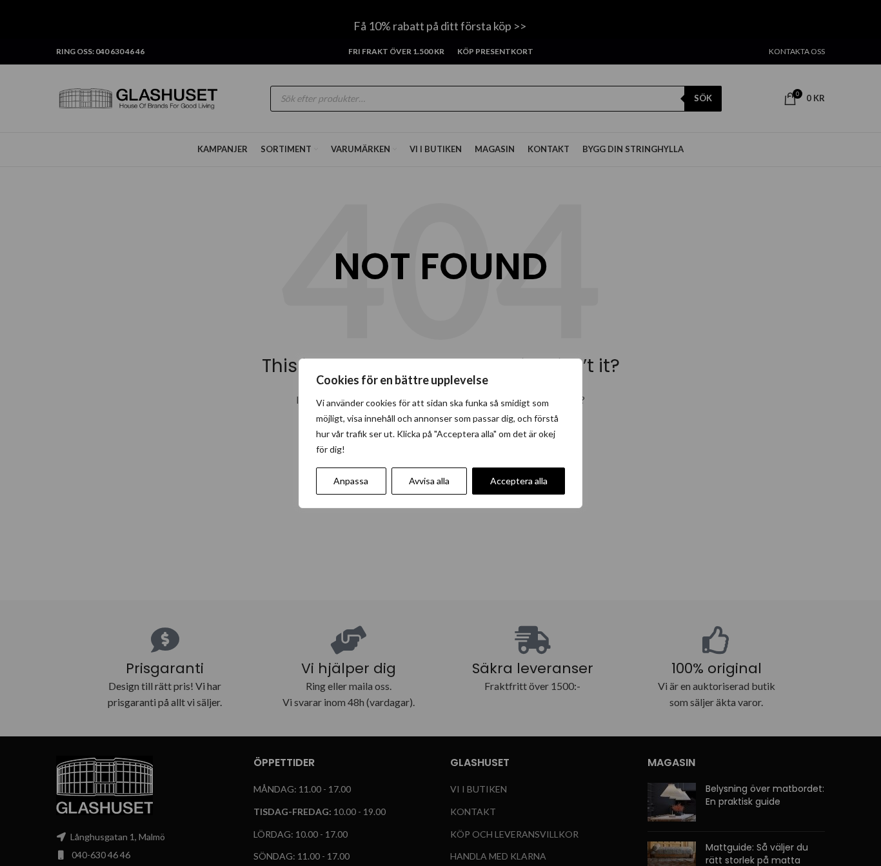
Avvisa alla (429, 480)
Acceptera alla (519, 480)
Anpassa (350, 480)
